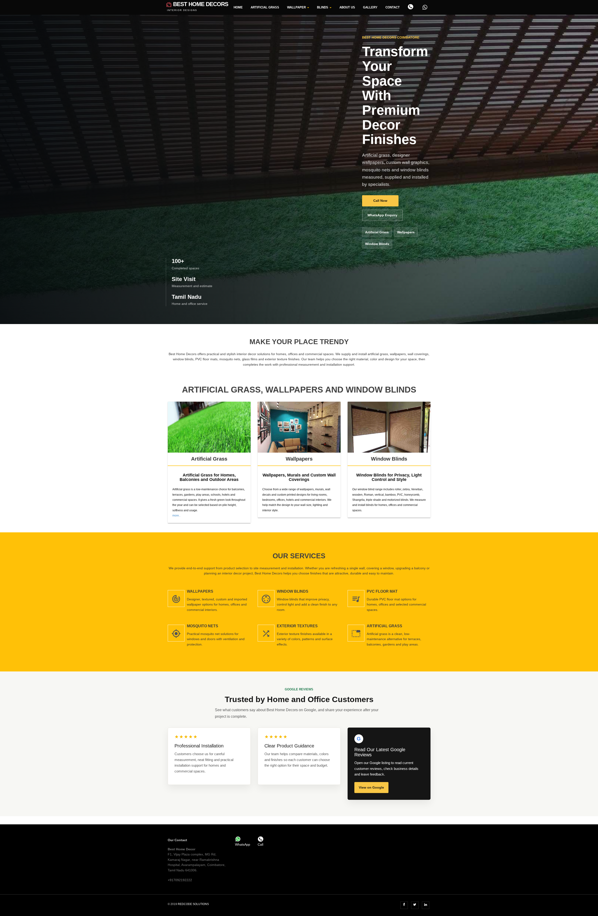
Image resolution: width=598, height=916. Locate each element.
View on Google (371, 787)
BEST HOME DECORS (197, 3)
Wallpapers (406, 232)
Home (238, 7)
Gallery (370, 7)
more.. (176, 515)
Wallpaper (297, 7)
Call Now (380, 200)
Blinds (323, 7)
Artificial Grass (265, 7)
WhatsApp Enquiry (382, 215)
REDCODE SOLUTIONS (193, 904)
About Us (347, 7)
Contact (392, 7)
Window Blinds (377, 244)
